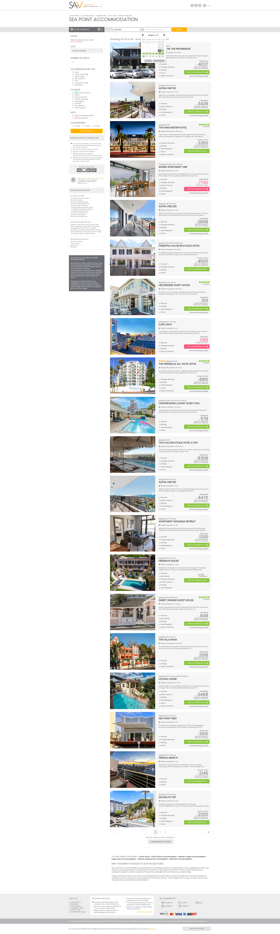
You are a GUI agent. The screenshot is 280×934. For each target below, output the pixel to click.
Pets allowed (79, 105)
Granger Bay (75, 228)
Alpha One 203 (168, 206)
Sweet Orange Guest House (176, 600)
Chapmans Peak (81, 226)
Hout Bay (92, 228)
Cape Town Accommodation (124, 859)
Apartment (79, 85)
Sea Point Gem (168, 718)
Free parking (79, 101)
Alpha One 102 (167, 88)
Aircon (77, 95)
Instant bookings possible (84, 115)
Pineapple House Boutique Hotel (179, 245)
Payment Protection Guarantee (92, 178)
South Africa (74, 16)
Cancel (148, 61)
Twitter (184, 903)
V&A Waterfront (89, 233)
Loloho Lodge (168, 679)
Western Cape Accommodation (192, 856)
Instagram (168, 906)
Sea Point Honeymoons (79, 216)
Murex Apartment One (173, 167)
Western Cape (101, 16)
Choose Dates (159, 61)
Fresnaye (162, 558)
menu (205, 5)
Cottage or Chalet (81, 83)
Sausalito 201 (167, 797)
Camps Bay (90, 224)
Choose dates (76, 42)
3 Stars (77, 126)
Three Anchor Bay (165, 164)
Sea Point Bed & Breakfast (80, 204)
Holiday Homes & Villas (81, 211)
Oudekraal (87, 232)
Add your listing (197, 929)
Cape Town (112, 16)
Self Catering (80, 78)
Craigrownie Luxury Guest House (180, 403)
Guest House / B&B (81, 74)
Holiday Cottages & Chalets (83, 209)
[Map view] (102, 29)
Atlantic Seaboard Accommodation (153, 859)
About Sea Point (76, 241)
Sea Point (162, 85)
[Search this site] (192, 5)
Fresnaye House (169, 561)
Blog (200, 903)
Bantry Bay (81, 224)
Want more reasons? (144, 912)
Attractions (75, 245)
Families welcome (81, 99)
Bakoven (74, 224)
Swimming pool (80, 108)
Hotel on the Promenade (175, 49)
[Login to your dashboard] (196, 5)
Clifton (89, 226)
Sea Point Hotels (76, 200)
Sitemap (152, 929)
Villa (76, 81)
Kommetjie (75, 230)
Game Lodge (79, 76)
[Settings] (199, 5)
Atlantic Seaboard (125, 16)
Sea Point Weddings (78, 215)
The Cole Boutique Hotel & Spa (178, 442)
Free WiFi (78, 103)
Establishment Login (78, 912)
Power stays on (85, 93)
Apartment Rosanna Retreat (177, 521)
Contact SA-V (76, 902)
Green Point (84, 228)
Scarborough (96, 232)
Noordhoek (79, 232)
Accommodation (87, 16)
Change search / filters (161, 842)
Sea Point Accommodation (180, 859)
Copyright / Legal (77, 908)
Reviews (73, 247)
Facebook (168, 903)
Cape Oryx (165, 324)
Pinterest (185, 906)
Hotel (77, 72)
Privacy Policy (76, 906)
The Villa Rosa (168, 639)
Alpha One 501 (167, 482)
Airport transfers (81, 97)
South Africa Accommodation (164, 856)
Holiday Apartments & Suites (83, 207)
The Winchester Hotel (173, 127)
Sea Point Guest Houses (79, 202)
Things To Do (75, 243)
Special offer (83, 118)
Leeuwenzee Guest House (174, 285)
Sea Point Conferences (79, 213)
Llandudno (83, 230)
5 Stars (97, 126)
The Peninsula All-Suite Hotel (177, 364)
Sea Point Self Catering (79, 205)
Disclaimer (74, 904)
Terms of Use (75, 910)
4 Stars (87, 126)
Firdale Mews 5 (168, 757)
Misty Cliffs (91, 230)
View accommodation (196, 72)
